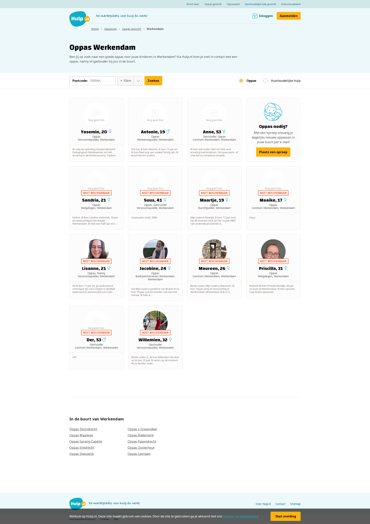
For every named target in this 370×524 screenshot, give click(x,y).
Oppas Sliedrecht (81, 447)
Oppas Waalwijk (81, 435)
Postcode (80, 81)
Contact (280, 504)
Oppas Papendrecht (142, 441)
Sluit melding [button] (285, 516)
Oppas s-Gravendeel (142, 429)
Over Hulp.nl (263, 504)
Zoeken (153, 81)
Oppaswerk (233, 4)
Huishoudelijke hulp (286, 81)
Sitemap (295, 504)
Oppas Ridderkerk (141, 435)
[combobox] (125, 80)
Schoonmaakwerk (291, 4)
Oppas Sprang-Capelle (85, 441)
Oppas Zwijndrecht (83, 429)
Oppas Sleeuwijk (81, 454)
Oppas (251, 81)
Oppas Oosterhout (141, 447)
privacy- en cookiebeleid (240, 516)
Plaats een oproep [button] (273, 152)
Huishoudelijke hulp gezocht (260, 4)
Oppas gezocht (213, 4)
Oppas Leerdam (139, 454)
